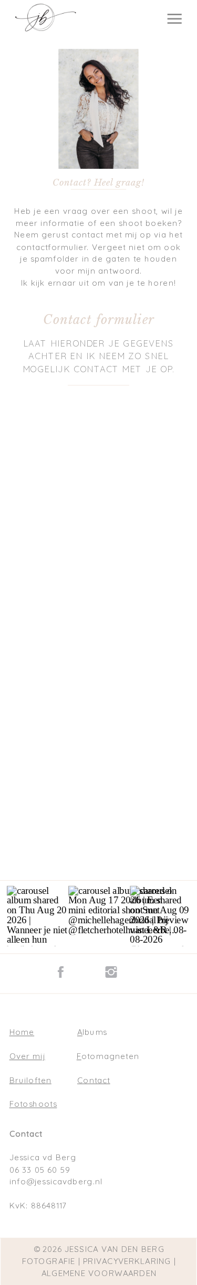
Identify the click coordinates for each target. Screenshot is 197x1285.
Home (22, 1032)
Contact (93, 1080)
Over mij (27, 1056)
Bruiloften (30, 1080)
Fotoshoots (33, 1104)
